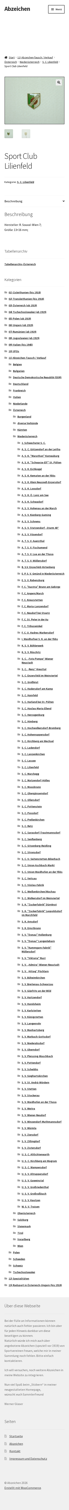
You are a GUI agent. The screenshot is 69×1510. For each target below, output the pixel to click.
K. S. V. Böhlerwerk (32, 645)
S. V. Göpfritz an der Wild (36, 990)
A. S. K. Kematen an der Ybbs (38, 475)
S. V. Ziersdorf (30, 1134)
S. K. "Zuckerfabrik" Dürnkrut (39, 904)
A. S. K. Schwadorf (32, 501)
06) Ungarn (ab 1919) (21, 325)
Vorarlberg (23, 1239)
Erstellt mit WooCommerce (22, 1488)
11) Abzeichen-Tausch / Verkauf (35, 57)
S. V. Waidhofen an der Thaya (39, 1102)
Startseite (16, 1436)
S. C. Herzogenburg (33, 715)
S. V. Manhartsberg (33, 1030)
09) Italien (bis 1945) (21, 344)
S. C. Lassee (29, 760)
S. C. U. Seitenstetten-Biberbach (41, 859)
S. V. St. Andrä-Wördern (35, 1082)
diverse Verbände (27, 423)
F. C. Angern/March (33, 593)
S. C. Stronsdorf (31, 852)
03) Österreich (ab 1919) (23, 305)
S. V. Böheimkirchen (33, 977)
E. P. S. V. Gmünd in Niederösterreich (43, 573)
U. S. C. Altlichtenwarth (35, 1154)
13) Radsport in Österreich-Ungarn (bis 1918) (35, 1285)
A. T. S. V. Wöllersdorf (34, 560)
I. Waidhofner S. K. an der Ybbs (40, 639)
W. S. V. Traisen (30, 1206)
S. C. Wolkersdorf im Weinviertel (41, 898)
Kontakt (15, 1451)
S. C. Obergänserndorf (35, 793)
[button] (59, 82)
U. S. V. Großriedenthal (35, 1187)
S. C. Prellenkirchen (33, 819)
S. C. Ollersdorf (31, 800)
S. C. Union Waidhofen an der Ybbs (42, 872)
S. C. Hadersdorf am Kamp (37, 688)
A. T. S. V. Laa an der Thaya (37, 554)
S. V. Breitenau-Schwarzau (37, 984)
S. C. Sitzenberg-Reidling (36, 845)
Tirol (20, 1233)
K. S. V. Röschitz (31, 652)
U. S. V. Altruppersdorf (35, 1174)
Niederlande (20, 403)
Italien (17, 397)
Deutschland (20, 384)
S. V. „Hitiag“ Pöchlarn (35, 971)
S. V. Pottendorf (31, 1062)
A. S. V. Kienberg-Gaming (36, 515)
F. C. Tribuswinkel (32, 626)
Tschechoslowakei (24, 1272)
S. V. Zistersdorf (31, 1148)
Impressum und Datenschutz (28, 1458)
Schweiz (18, 1265)
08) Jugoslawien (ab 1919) (24, 338)
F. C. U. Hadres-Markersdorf (38, 632)
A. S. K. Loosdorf (31, 488)
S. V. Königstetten (32, 1017)
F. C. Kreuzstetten (32, 600)
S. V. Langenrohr (31, 1023)
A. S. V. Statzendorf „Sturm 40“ (40, 528)
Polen (16, 1252)
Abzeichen (17, 9)
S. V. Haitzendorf (32, 997)
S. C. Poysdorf (30, 813)
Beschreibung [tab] (13, 201)
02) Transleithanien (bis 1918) (26, 299)
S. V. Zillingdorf (31, 1141)
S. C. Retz (27, 826)
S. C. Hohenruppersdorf (35, 734)
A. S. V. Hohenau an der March (39, 508)
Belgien (17, 364)
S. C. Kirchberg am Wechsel (38, 741)
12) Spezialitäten (19, 1278)
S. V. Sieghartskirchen (35, 1076)
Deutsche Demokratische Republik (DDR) (37, 377)
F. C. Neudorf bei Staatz (36, 613)
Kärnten (22, 429)
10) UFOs (14, 351)
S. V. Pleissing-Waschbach (37, 1056)
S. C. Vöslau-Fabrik (33, 885)
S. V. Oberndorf (31, 1049)
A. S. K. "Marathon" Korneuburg (40, 456)
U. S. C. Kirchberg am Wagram (39, 1161)
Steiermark (24, 1226)
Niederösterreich (29, 62)
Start (12, 57)
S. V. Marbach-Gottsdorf (36, 1036)
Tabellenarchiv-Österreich (20, 264)
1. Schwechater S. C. (34, 443)
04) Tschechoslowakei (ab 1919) (27, 312)
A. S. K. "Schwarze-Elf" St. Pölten (41, 462)
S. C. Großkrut (30, 682)
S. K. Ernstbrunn (31, 928)
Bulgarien (19, 371)
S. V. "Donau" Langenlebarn (38, 941)
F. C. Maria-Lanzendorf (35, 606)
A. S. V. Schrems (31, 521)
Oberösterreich (26, 1213)
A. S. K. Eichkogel (32, 469)
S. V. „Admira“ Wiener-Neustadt (40, 964)
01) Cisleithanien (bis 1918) (25, 292)
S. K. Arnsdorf (30, 921)
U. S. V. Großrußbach (34, 1193)
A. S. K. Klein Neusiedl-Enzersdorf (41, 482)
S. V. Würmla (29, 1128)
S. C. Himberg (30, 721)
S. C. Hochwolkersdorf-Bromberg (41, 728)
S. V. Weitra (28, 1108)
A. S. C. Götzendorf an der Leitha (41, 449)
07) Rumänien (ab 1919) (22, 331)
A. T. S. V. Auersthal (33, 541)
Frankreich (19, 390)
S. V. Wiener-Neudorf (34, 1115)
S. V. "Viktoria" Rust (34, 958)
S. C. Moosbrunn (31, 787)
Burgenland (24, 416)
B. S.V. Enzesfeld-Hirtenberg (38, 567)
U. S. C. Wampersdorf (34, 1167)
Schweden (19, 1259)
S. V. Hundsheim (31, 1004)
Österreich (10, 62)
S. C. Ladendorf (31, 747)
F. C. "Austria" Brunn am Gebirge (41, 586)
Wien (20, 1246)
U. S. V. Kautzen (31, 1200)
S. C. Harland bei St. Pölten (38, 702)
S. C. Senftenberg (32, 839)
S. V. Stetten (29, 1089)
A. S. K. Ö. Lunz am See (35, 495)
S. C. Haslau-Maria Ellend (36, 708)
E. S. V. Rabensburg (33, 580)
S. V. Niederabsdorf (33, 1043)
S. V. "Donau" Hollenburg (37, 934)
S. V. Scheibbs (30, 1069)
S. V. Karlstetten (31, 1010)
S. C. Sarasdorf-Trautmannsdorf (41, 832)
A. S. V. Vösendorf (32, 534)
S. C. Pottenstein (32, 806)
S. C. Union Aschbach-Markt (38, 865)
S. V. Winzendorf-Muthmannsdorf (42, 1121)
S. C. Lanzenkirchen (33, 754)
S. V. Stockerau (30, 1095)
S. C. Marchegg (30, 773)
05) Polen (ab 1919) (20, 318)
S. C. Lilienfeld (50, 62)
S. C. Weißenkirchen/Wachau (39, 891)
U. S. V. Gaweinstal (33, 1180)
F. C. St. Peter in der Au (35, 619)
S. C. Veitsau (29, 878)
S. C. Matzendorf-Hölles (36, 780)
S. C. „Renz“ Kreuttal (34, 669)
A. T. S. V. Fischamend (34, 547)
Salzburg (22, 1219)
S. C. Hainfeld (30, 695)
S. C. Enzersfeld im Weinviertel (40, 675)
